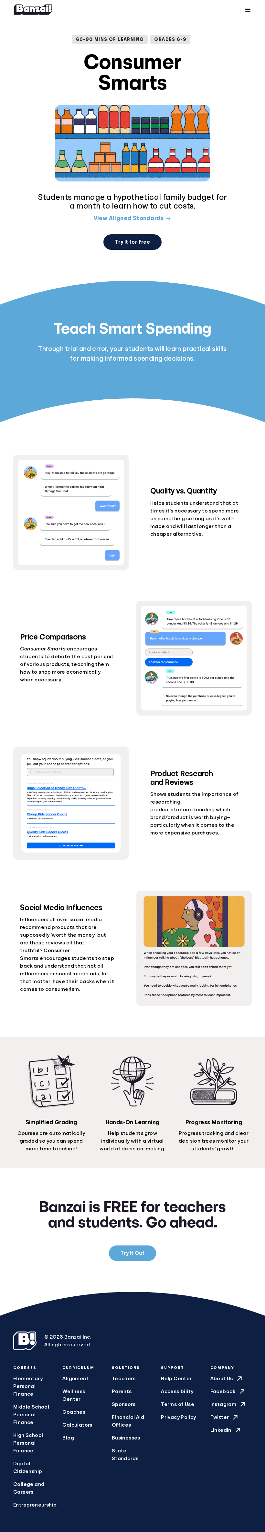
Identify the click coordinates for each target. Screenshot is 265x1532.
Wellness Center (73, 1395)
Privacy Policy (178, 1417)
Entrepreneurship (34, 1505)
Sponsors (123, 1404)
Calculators (77, 1425)
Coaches (73, 1412)
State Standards (125, 1454)
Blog (68, 1437)
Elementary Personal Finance (28, 1386)
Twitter (219, 1417)
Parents (122, 1391)
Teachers (123, 1378)
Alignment (75, 1378)
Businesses (126, 1437)
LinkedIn (220, 1430)
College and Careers (28, 1488)
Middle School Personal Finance (31, 1414)
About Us (221, 1378)
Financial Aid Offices (128, 1421)
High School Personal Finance (28, 1443)
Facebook (223, 1391)
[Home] (33, 9)
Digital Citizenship (27, 1467)
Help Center (176, 1378)
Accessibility (177, 1391)
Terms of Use (177, 1404)
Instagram (223, 1404)
